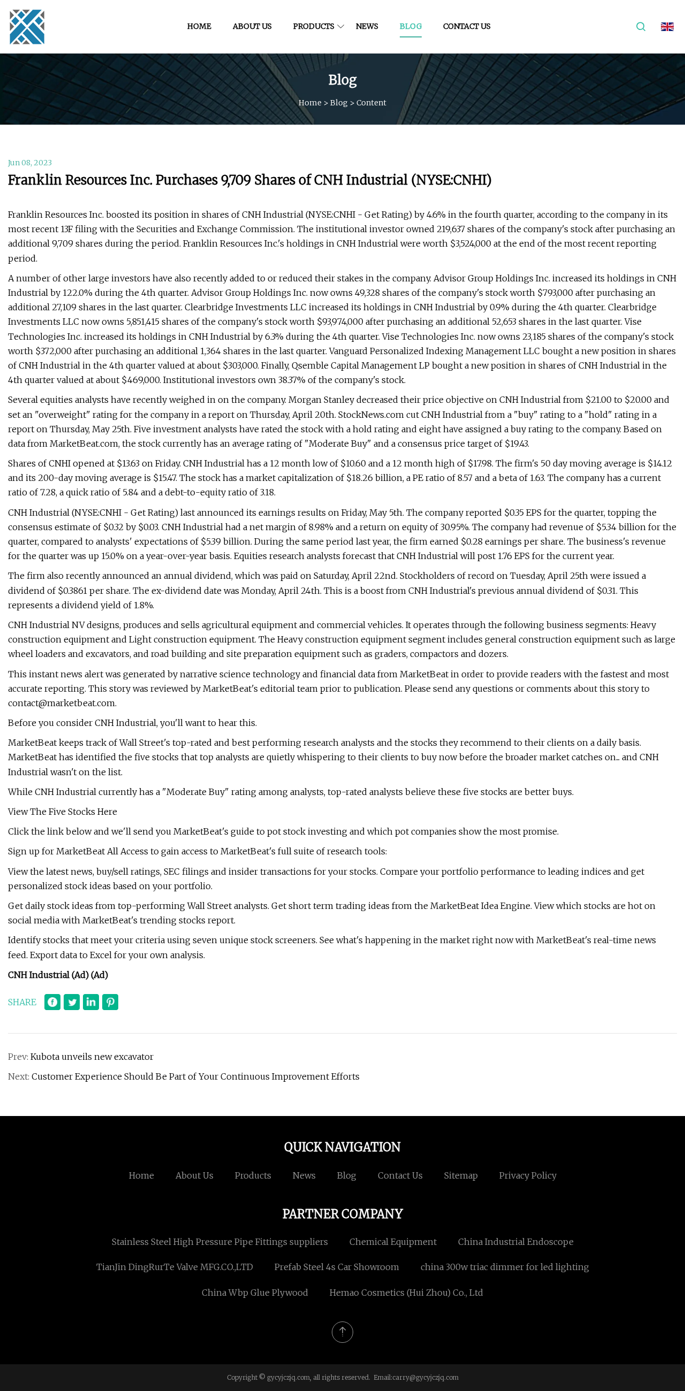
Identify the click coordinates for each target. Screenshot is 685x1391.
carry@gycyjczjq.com (425, 1377)
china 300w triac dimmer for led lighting (505, 1267)
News (367, 26)
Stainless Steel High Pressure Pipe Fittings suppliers (220, 1241)
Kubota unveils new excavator (92, 1056)
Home (199, 26)
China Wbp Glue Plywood (255, 1292)
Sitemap (461, 1175)
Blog (411, 26)
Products (313, 26)
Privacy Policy (528, 1175)
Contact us (467, 26)
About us (252, 26)
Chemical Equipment (393, 1241)
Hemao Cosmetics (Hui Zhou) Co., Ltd (406, 1292)
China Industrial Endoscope (516, 1241)
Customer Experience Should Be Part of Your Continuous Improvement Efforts (196, 1076)
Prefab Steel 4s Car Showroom (337, 1267)
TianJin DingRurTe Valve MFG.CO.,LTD (174, 1267)
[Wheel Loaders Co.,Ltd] (26, 27)
